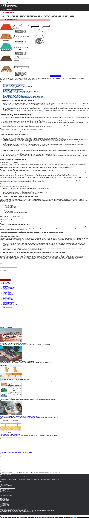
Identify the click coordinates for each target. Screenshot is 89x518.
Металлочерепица (7, 296)
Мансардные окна (7, 292)
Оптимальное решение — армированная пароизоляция (13, 471)
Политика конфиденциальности (6, 513)
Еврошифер (5, 286)
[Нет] (76, 517)
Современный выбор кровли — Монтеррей (10, 398)
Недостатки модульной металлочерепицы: (13, 85)
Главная (4, 4)
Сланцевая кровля (7, 298)
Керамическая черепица (9, 287)
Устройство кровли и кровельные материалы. (15, 509)
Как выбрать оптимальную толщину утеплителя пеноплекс (14, 379)
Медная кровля (6, 293)
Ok (75, 517)
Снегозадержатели (7, 9)
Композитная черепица (8, 288)
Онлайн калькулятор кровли (9, 5)
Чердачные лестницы (8, 305)
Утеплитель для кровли (8, 302)
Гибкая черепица (7, 283)
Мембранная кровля (8, 294)
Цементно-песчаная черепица (10, 304)
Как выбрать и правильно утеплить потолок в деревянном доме (16, 452)
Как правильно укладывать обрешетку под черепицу (13, 343)
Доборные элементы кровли (10, 284)
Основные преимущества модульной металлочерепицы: (16, 92)
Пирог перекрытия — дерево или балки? (10, 434)
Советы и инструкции (8, 8)
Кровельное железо (8, 289)
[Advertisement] (39, 318)
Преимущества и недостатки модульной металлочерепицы (17, 86)
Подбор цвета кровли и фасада (10, 6)
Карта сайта (2, 514)
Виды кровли (6, 282)
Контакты (5, 10)
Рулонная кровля (7, 297)
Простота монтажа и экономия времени (12, 95)
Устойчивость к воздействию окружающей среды (15, 94)
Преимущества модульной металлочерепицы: (14, 84)
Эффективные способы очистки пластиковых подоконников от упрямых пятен (19, 416)
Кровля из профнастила (8, 291)
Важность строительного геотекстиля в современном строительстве (17, 361)
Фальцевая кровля (7, 303)
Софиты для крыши (7, 300)
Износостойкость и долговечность (11, 90)
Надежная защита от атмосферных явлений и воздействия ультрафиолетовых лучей (23, 96)
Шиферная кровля (7, 307)
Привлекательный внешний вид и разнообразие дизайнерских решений (20, 91)
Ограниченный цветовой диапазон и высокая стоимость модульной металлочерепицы (24, 97)
